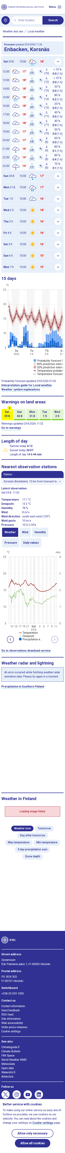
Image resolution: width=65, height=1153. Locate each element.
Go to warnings (11, 427)
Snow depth (32, 856)
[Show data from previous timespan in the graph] (10, 639)
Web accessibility (12, 1023)
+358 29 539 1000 (12, 993)
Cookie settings (11, 1031)
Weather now (22, 828)
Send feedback (10, 1010)
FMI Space (8, 1055)
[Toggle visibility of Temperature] (28, 632)
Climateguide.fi (10, 1047)
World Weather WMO (14, 1059)
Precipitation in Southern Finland (22, 686)
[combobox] (29, 20)
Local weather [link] (36, 31)
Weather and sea (13, 31)
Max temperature (18, 842)
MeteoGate (8, 1064)
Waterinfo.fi (8, 1072)
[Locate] (5, 20)
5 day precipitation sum (32, 849)
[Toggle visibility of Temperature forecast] (48, 374)
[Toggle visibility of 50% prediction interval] (49, 367)
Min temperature (46, 842)
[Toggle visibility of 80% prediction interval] (49, 364)
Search (53, 20)
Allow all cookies (32, 1143)
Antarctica (7, 1076)
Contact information (13, 1006)
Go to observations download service (26, 650)
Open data (7, 1068)
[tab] (10, 532)
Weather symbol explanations (20, 389)
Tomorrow (44, 828)
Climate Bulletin (10, 1051)
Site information (11, 1018)
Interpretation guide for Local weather (26, 385)
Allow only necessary (32, 1133)
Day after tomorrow (32, 835)
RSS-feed (7, 1014)
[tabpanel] (32, 595)
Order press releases (14, 1027)
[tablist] (32, 537)
